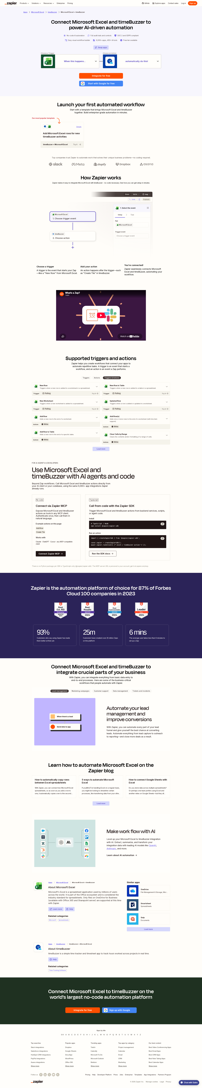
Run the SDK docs (101, 553)
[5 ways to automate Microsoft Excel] (101, 786)
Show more (35, 1066)
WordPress (69, 1058)
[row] (60, 214)
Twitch (93, 1047)
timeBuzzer (52, 12)
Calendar (121, 1051)
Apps (25, 12)
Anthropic (111, 848)
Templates (138, 1075)
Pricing (87, 1075)
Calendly (94, 1051)
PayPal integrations (38, 1058)
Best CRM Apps (154, 1055)
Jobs (121, 1075)
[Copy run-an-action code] (162, 538)
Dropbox (68, 1047)
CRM (120, 1058)
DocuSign (68, 1055)
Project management (126, 1047)
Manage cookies (152, 1082)
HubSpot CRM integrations (41, 1055)
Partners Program (164, 1075)
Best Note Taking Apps (157, 1058)
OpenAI (152, 845)
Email (120, 1055)
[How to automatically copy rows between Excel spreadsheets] (54, 786)
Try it (75, 144)
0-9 (62, 1035)
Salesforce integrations (39, 1051)
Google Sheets (70, 1051)
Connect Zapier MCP (49, 553)
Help (71, 909)
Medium (94, 1062)
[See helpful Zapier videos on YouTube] (53, 1074)
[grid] (60, 214)
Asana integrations (38, 1062)
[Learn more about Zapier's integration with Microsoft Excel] (38, 886)
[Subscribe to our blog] (57, 1074)
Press (116, 1075)
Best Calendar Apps (156, 1062)
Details (78, 127)
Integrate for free (101, 76)
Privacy (168, 1082)
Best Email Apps (155, 1051)
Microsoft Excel (37, 12)
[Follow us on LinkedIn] (45, 1074)
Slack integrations (37, 1047)
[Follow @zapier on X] (49, 1074)
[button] (101, 83)
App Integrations (150, 1075)
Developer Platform (104, 1075)
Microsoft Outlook (97, 1058)
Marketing (122, 1062)
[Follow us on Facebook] (41, 1074)
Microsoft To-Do (96, 1055)
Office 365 (69, 1062)
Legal (162, 1082)
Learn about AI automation (120, 855)
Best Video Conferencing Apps (160, 1047)
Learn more (57, 909)
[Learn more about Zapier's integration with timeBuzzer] (38, 947)
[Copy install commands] (162, 524)
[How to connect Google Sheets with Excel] (148, 786)
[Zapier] (11, 3)
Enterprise (129, 1075)
